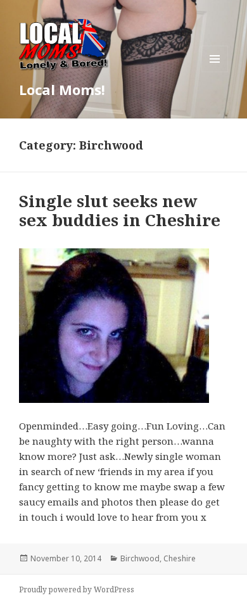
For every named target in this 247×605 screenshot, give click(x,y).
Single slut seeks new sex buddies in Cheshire (119, 210)
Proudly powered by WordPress (76, 589)
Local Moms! (62, 89)
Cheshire (179, 558)
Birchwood (140, 558)
